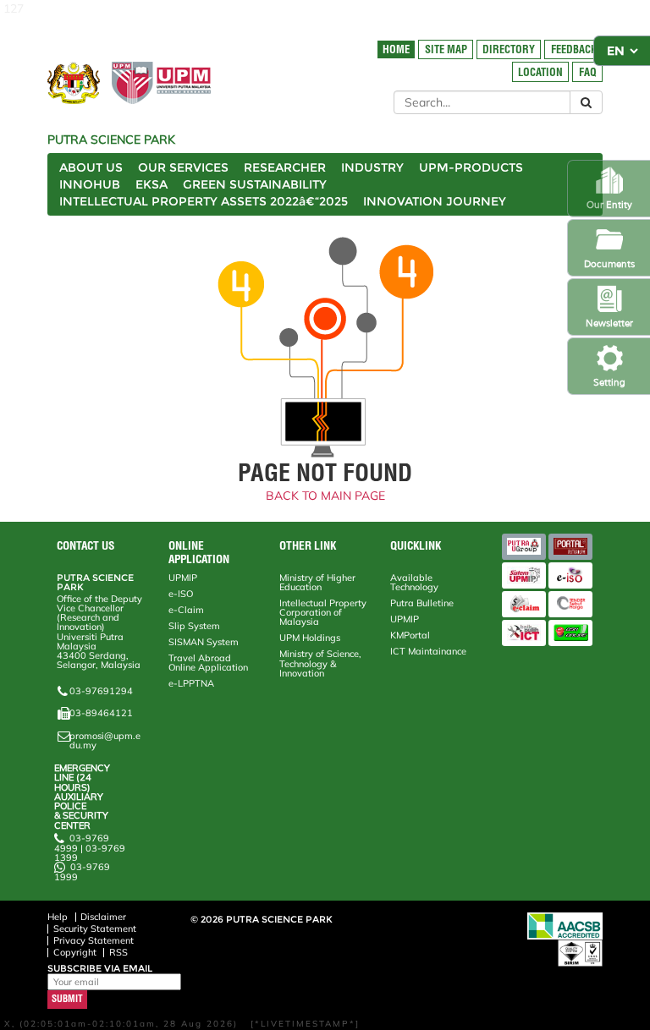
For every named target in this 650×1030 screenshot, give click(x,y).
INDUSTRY (372, 167)
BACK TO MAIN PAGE (325, 495)
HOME (396, 49)
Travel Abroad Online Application (208, 662)
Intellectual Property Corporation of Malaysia (322, 612)
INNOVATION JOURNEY (434, 201)
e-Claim (186, 610)
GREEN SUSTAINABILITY (255, 184)
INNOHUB (89, 184)
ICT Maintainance (428, 651)
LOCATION (540, 72)
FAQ (588, 72)
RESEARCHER (285, 167)
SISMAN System (203, 642)
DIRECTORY (508, 49)
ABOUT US (91, 167)
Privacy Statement (93, 940)
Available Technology (414, 582)
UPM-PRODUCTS (471, 167)
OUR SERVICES (183, 167)
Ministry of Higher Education (317, 582)
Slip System (194, 626)
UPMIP (182, 577)
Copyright (74, 952)
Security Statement (94, 928)
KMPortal (410, 635)
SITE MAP (446, 49)
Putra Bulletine (422, 603)
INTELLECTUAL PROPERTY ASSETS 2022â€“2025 (203, 201)
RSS (118, 952)
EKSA (151, 184)
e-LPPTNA (191, 683)
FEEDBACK (574, 49)
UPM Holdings (309, 638)
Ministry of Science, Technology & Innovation (320, 663)
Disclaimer (103, 917)
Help (57, 917)
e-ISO (180, 594)
